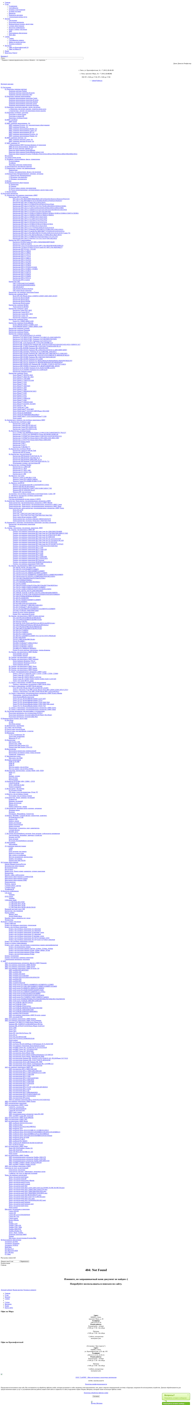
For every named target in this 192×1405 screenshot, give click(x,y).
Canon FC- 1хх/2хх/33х (16, 1107)
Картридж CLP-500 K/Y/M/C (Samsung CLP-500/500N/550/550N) (35, 339)
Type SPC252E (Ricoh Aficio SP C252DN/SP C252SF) (30, 688)
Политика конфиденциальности (96, 1384)
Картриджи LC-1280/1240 (21, 467)
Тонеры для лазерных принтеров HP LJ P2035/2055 (30, 558)
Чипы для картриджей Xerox (18, 1206)
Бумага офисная (10, 923)
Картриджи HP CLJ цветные (18, 197)
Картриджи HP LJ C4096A (22, 253)
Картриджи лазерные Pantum (18, 332)
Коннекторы (9, 873)
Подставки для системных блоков (20, 796)
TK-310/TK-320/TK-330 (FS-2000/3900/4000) (28, 591)
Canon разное (13, 1218)
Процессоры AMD (15, 743)
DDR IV (11, 765)
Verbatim (11, 894)
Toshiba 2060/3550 (15, 1229)
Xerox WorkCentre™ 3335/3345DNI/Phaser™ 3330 (29, 416)
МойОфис (8, 1247)
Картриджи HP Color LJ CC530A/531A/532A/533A (30, 218)
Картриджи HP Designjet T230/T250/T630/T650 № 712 (31, 461)
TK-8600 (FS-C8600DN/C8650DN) (24, 648)
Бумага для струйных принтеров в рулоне (19, 941)
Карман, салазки (14, 776)
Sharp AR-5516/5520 (15, 1150)
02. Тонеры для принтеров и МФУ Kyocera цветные (26, 616)
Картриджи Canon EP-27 (21, 312)
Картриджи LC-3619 (20, 468)
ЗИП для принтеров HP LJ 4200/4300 (21, 1081)
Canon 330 (12, 1213)
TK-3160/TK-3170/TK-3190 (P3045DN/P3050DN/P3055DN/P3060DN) (36, 594)
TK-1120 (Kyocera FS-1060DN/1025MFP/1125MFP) (30, 573)
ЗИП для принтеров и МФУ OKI (16, 1119)
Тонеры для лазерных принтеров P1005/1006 (28, 564)
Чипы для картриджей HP (17, 1179)
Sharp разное (13, 1153)
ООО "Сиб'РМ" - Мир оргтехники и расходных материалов (96, 1377)
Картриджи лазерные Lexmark (19, 328)
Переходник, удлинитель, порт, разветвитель (24, 828)
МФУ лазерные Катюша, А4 (18, 127)
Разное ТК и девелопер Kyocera (23, 614)
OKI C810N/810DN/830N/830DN (24, 285)
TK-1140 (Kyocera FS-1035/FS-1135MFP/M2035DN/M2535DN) (34, 576)
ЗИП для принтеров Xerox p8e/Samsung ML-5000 (25, 1062)
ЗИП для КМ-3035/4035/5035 (18, 970)
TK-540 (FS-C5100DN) (20, 630)
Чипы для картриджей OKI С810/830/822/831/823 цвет (27, 1200)
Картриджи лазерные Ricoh (18, 294)
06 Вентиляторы (10, 749)
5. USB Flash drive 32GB (17, 905)
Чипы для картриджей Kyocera (19, 1182)
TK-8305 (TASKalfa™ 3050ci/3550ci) (25, 643)
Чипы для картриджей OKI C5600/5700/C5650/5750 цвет (28, 1189)
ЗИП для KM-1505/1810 (17, 974)
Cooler (11, 848)
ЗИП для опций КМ (15, 1017)
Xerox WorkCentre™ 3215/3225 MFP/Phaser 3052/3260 (31, 411)
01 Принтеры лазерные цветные (16, 89)
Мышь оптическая (15, 803)
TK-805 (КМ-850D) (19, 637)
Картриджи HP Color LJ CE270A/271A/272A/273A (30, 220)
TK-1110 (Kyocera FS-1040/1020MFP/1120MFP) (29, 571)
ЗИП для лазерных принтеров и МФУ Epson (20, 966)
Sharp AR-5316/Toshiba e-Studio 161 (21, 1148)
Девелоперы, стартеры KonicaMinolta (25, 695)
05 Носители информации (10, 891)
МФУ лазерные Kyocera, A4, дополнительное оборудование (29, 125)
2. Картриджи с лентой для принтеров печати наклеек (27, 111)
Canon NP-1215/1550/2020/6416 (19, 1215)
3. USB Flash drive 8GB (16, 902)
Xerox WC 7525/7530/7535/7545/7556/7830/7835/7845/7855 (32, 515)
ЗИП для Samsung (15, 1042)
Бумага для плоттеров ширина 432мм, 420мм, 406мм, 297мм (29, 950)
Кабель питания (14, 826)
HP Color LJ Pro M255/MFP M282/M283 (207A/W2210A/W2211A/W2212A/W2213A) (41, 199)
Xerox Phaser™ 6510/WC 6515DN (24, 404)
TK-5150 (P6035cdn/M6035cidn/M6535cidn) (27, 619)
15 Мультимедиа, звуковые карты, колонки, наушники (23, 808)
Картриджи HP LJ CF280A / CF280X (25, 269)
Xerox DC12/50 (18, 510)
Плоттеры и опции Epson (17, 114)
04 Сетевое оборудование (9, 862)
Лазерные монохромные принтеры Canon (23, 98)
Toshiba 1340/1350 (15, 1225)
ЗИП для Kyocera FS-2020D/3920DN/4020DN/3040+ (26, 990)
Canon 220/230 (14, 1211)
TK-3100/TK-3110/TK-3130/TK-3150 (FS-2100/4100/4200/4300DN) (35, 592)
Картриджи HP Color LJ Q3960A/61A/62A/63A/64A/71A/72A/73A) (35, 236)
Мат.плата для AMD (16, 758)
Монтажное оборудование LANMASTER (19, 877)
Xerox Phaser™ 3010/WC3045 (23, 375)
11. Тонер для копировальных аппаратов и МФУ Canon (27, 672)
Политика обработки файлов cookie (96, 1393)
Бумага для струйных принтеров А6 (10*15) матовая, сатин (29, 938)
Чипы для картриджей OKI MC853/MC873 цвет (25, 1195)
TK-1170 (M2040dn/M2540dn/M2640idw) (26, 582)
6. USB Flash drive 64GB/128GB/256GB (22, 907)
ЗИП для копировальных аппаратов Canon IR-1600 (26, 1114)
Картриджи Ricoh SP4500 (21, 301)
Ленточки (12, 526)
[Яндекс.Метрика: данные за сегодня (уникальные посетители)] (96, 1402)
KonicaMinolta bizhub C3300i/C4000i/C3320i (27, 326)
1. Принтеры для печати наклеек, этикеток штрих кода (27, 109)
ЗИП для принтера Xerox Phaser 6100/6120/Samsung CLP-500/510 (31, 1054)
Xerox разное (17, 418)
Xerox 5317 (12, 1029)
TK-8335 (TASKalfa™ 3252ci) (23, 645)
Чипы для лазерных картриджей (16, 1175)
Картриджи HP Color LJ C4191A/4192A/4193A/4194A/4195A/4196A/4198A (38, 208)
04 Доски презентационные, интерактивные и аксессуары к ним (31, 190)
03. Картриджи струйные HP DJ (20, 449)
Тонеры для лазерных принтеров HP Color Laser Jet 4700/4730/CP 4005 (37, 535)
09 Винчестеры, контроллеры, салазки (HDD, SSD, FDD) (24, 770)
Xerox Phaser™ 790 (19, 405)
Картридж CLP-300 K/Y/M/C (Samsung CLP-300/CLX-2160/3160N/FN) (37, 337)
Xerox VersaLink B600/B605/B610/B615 (26, 414)
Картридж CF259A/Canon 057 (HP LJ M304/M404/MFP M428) (34, 242)
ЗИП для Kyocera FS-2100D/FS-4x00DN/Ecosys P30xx (27, 992)
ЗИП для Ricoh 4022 (15, 1125)
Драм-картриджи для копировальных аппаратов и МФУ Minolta (30, 503)
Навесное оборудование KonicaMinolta (22, 150)
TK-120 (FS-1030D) (19, 583)
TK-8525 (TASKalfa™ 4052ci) (23, 646)
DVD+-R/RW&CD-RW (16, 785)
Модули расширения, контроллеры (21, 857)
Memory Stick (13, 914)
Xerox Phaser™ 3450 (20, 387)
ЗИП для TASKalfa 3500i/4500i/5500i (21, 1010)
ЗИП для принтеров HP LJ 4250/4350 (21, 1083)
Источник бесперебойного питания (21, 841)
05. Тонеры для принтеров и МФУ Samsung (23, 659)
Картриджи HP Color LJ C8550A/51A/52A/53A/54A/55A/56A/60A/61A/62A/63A (40, 209)
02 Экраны (12, 186)
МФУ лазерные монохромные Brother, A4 (23, 129)
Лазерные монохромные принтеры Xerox (23, 103)
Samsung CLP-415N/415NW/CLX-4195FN (27, 335)
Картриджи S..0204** (16, 497)
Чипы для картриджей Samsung (19, 1202)
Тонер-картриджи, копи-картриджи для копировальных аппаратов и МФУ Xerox (36, 508)
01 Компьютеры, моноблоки (14, 725)
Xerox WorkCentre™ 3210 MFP (23, 409)
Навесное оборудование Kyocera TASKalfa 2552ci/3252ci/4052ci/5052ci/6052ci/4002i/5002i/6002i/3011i (43, 154)
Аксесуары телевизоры (17, 736)
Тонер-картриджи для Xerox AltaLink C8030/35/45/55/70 (32, 519)
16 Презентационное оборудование (17, 182)
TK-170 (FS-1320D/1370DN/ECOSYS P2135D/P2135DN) (32, 589)
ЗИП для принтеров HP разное (19, 1098)
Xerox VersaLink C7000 (20, 407)
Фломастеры (9, 920)
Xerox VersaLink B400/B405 (22, 413)
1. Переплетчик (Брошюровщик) (20, 175)
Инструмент (9, 869)
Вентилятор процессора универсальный (22, 751)
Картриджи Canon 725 (20, 316)
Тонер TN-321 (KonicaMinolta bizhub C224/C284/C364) (31, 702)
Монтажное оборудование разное (16, 878)
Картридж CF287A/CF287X (22, 244)
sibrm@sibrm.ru (97, 80)
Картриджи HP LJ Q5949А (22, 276)
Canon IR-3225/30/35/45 (17, 1110)
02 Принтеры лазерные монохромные (18, 96)
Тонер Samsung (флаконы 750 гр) (24, 661)
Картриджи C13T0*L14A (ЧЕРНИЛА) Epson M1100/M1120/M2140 (35, 434)
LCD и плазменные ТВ (17, 734)
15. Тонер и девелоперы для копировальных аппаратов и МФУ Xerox (32, 707)
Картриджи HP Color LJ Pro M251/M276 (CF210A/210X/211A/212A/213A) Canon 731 (41, 233)
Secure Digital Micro (15, 916)
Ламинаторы (13, 170)
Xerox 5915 (12, 1031)
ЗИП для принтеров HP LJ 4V (19, 1085)
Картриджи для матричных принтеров (22, 524)
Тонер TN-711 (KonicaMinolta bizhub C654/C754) (29, 706)
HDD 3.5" (12, 772)
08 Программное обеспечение (11, 1240)
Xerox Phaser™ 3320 (20, 384)
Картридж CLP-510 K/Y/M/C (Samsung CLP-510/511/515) (32, 341)
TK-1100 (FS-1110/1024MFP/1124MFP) (26, 569)
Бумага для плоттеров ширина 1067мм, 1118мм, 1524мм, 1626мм (31, 948)
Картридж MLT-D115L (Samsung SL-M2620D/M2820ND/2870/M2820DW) (38, 362)
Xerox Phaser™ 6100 (20, 393)
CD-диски (8, 893)
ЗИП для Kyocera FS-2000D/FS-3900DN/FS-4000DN (26, 988)
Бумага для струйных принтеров (16, 927)
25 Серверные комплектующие (15, 846)
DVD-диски (9, 896)
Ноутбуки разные (15, 724)
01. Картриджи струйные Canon (20, 422)
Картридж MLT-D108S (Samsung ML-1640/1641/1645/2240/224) (34, 357)
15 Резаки (8, 181)
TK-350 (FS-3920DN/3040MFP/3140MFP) (27, 600)
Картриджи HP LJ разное (21, 280)
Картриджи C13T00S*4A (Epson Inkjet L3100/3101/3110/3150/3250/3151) (37, 436)
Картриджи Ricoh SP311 (21, 299)
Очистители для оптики (17, 1170)
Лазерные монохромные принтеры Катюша (24, 105)
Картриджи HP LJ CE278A (22, 262)
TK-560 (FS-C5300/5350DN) (22, 634)
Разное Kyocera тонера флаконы (24, 612)
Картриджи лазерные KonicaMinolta (21, 323)
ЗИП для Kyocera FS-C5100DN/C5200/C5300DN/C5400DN (29, 997)
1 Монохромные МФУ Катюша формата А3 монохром (27, 145)
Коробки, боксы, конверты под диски (17, 918)
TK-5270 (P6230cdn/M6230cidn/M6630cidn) (27, 627)
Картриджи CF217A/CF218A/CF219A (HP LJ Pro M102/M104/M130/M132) (38, 245)
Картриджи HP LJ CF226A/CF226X (25, 267)
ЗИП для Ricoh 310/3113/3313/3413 (20, 1123)
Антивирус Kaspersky (12, 1243)
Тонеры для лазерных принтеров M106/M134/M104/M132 (32, 562)
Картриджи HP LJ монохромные (20, 240)
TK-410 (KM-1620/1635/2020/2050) (24, 603)
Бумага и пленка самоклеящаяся (16, 943)
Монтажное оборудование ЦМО (16, 880)
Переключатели (10, 882)
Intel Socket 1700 (14, 742)
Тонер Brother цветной (20, 654)
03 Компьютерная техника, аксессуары (14, 718)
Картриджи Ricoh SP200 (21, 298)
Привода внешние (15, 787)
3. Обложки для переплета (18, 179)
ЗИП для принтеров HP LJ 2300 (19, 1076)
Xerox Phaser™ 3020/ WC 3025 (23, 377)
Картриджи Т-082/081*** (21, 447)
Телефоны (12, 163)
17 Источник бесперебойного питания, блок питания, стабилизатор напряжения (32, 833)
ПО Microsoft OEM (11, 1250)
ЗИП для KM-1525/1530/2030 (19, 975)
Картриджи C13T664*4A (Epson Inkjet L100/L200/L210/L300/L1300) (36, 438)
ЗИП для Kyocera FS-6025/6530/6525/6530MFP (24, 993)
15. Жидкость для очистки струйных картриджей (25, 495)
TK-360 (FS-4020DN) (20, 601)
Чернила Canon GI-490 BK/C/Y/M (24, 477)
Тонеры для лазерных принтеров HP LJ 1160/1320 (30, 549)
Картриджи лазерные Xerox (18, 373)
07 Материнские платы (13, 756)
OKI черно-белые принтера (22, 290)
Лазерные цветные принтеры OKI (20, 94)
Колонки (12, 812)
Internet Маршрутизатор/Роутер (15, 864)
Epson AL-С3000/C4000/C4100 (23, 321)
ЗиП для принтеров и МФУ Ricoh (16, 1121)
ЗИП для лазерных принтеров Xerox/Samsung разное (27, 1046)
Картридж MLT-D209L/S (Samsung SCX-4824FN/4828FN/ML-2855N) (36, 366)
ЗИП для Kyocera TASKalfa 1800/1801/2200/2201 (25, 1001)
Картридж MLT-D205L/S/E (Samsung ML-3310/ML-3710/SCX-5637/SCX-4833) (39, 364)
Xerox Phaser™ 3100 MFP (21, 378)
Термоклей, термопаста (17, 754)
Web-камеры (13, 844)
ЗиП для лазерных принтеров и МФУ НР (19, 1067)
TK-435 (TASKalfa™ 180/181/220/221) (26, 607)
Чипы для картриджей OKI (18, 1186)
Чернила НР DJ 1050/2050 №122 (24, 490)
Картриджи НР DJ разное (21, 452)
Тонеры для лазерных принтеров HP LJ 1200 (28, 551)
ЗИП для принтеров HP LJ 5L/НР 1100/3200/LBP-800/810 (28, 1087)
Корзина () (4, 56)
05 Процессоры (10, 740)
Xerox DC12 (13, 1035)
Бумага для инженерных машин (20, 947)
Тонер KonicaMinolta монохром (23, 697)
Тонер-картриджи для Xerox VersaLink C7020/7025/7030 (32, 521)
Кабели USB (13, 819)
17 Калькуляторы (10, 191)
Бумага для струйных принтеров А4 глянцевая (25, 930)
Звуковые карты (14, 810)
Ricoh (11, 1222)
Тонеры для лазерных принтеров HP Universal (28, 560)
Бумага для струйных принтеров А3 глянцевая (25, 929)
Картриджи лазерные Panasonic (19, 330)
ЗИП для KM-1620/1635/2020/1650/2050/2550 (24, 977)
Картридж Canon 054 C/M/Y (22, 310)
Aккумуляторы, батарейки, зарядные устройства (25, 835)
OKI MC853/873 (18, 287)
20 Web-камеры (10, 842)
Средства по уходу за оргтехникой (16, 1168)
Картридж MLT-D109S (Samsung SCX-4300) (28, 359)
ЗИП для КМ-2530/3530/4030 (18, 1013)
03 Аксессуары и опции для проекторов (22, 188)
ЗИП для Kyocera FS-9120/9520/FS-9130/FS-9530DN (26, 995)
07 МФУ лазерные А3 (12, 143)
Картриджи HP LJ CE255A (22, 260)
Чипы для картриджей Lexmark (19, 1184)
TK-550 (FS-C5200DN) (20, 632)
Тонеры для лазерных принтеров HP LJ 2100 (28, 553)
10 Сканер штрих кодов (13, 157)
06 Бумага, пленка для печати (11, 921)
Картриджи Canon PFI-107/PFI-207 (24, 425)
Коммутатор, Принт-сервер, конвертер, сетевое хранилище (25, 871)
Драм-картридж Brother (21, 307)
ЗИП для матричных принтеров (15, 1103)
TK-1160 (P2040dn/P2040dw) (22, 580)
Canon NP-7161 (14, 1216)
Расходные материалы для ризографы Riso (23, 716)
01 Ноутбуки (9, 720)
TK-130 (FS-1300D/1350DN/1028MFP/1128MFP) (29, 587)
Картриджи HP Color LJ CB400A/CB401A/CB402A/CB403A (33, 215)
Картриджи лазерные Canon (18, 308)
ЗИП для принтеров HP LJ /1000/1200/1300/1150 (25, 1071)
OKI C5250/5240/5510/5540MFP (23, 283)
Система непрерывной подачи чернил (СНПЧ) (25, 499)
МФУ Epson (13, 121)
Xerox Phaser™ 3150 (20, 382)
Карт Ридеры (13, 778)
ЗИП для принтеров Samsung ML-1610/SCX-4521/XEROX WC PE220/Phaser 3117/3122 (38, 1058)
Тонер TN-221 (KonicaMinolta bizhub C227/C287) (29, 699)
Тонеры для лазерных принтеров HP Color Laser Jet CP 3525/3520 (35, 542)
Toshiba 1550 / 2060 (15, 1227)
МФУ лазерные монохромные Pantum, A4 (23, 136)
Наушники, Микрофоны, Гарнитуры (21, 814)
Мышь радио (13, 805)
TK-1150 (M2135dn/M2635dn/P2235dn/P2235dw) (29, 578)
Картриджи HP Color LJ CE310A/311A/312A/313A (30, 222)
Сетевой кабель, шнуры (13, 885)
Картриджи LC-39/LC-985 (22, 470)
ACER (11, 722)
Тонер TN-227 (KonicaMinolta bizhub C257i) (27, 700)
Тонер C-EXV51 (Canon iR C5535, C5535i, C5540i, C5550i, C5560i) (35, 673)
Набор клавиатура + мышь (18, 806)
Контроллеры (13, 779)
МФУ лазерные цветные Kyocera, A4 (21, 141)
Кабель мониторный (16, 824)
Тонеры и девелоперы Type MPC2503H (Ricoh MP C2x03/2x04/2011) (36, 691)
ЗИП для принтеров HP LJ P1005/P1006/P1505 (24, 1094)
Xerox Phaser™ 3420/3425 (21, 386)
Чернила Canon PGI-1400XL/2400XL (25, 479)
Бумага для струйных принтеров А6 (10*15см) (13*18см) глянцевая (32, 939)
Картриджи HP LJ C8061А (22, 258)
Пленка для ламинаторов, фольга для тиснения (25, 172)
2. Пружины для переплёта (18, 177)
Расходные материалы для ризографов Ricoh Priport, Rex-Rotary (30, 715)
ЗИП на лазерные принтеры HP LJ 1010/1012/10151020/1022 (29, 1099)
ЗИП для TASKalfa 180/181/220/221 (21, 1002)
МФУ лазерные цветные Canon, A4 (21, 139)
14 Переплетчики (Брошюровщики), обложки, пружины (24, 174)
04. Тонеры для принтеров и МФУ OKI (22, 657)
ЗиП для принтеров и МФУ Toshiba (17, 1155)
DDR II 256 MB (14, 761)
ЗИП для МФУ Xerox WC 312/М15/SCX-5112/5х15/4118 (28, 1047)
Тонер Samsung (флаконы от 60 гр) (24, 663)
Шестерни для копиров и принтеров (17, 1209)
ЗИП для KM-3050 (15, 981)
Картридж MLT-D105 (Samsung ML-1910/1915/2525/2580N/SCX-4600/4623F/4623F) (41, 355)
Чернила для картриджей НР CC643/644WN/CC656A (31, 485)
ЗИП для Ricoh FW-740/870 (18, 1141)
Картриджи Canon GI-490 (21, 423)
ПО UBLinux (9, 1252)
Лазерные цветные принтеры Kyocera (22, 93)
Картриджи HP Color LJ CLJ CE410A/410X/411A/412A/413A (33, 227)
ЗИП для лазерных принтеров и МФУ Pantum (20, 1019)
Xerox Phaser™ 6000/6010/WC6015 (24, 391)
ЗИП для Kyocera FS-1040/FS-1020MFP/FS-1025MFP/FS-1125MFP (31, 984)
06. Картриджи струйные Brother (20, 465)
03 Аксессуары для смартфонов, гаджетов (19, 731)
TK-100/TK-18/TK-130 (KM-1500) (24, 567)
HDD (10, 850)
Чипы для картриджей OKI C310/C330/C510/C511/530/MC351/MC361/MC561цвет (37, 1188)
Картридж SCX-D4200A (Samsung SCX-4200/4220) (30, 369)
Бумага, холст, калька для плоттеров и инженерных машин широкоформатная (31, 945)
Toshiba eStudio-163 (15, 1231)
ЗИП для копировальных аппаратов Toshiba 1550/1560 (27, 1159)
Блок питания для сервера (17, 851)
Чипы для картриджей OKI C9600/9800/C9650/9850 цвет (28, 1193)
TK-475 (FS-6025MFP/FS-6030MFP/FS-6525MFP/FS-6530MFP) (34, 609)
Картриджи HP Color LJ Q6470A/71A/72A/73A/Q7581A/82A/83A (35, 238)
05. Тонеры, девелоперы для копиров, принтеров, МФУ (24, 528)
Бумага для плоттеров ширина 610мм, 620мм (24, 952)
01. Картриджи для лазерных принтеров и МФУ (21, 195)
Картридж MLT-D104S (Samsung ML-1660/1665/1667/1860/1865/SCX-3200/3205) (40, 353)
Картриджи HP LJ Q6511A (22, 278)
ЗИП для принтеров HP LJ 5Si (19, 1090)
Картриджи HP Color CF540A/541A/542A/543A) (29, 202)
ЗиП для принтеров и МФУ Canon (16, 1105)
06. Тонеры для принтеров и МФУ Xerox (23, 666)
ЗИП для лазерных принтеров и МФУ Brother (20, 965)
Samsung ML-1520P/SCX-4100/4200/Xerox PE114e (26, 1024)
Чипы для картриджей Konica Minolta (21, 1180)
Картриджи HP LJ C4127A (22, 254)
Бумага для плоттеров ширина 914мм (21, 954)
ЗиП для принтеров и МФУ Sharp (16, 1146)
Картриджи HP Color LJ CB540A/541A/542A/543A (30, 217)
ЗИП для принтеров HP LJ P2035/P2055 (22, 1096)
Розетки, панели (10, 884)
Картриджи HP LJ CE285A (22, 263)
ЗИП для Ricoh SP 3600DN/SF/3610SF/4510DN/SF (26, 1143)
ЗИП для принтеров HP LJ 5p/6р (20, 1089)
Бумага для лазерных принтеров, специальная (20, 925)
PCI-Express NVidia (15, 790)
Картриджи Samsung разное (22, 371)
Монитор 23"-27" (15, 738)
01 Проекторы (13, 184)
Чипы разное (13, 1207)
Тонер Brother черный (20, 655)
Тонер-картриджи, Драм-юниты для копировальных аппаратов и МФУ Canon (35, 504)
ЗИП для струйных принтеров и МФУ (18, 1166)
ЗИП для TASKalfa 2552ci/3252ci (20, 1006)
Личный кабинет (6, 1290)
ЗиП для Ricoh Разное (16, 1144)
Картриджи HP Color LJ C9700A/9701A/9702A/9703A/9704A (33, 204)
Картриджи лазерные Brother (18, 305)
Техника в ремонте (29, 1290)
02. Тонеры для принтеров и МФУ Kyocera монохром (27, 565)
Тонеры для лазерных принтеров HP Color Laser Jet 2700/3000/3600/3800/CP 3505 (40, 533)
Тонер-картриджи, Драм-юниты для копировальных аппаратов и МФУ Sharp (35, 506)
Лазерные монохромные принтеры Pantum (23, 102)
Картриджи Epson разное (21, 441)
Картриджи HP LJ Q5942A (22, 274)
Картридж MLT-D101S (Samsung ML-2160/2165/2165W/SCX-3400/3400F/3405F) (40, 350)
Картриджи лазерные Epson (18, 319)
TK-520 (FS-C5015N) (20, 621)
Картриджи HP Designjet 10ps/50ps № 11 (26, 458)
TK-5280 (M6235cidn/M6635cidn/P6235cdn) (27, 628)
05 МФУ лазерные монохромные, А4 (17, 123)
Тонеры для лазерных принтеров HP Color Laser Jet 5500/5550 (34, 537)
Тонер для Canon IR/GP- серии (23, 681)
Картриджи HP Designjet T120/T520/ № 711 (27, 456)
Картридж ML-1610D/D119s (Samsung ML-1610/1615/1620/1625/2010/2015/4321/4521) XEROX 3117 (46, 344)
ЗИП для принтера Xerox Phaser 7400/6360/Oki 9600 (26, 1056)
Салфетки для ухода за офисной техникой (23, 1173)
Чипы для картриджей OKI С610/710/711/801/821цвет (27, 1197)
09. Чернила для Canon (16, 476)
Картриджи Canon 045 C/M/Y (23, 314)
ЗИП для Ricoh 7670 (15, 1128)
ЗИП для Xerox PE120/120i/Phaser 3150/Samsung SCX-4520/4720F (31, 1044)
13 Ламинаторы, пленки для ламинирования (20, 168)
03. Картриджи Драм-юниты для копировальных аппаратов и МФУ (28, 501)
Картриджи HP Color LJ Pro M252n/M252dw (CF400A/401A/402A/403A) (37, 235)
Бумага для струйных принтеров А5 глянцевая (25, 934)
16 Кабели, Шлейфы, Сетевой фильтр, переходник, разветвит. (26, 815)
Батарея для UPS (14, 837)
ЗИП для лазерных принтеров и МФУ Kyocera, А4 (22, 968)
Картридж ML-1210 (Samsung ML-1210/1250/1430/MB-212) (33, 343)
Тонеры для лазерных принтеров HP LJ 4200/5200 (30, 556)
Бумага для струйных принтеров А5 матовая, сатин (26, 936)
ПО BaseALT (9, 1249)
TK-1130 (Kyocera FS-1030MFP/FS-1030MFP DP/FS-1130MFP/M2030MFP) (38, 574)
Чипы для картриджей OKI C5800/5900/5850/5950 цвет (27, 1191)
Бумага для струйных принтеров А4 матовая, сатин (26, 932)
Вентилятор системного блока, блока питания (24, 752)
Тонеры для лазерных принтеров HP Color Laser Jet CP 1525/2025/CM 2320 (38, 540)
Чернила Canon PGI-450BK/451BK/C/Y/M (27, 481)
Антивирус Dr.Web (11, 1241)
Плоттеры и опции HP (16, 116)
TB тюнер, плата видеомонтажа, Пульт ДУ (23, 792)
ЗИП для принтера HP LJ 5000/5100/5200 (23, 1069)
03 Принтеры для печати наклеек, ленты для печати (22, 107)
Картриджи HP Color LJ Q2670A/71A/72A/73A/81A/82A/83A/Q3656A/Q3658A (39, 206)
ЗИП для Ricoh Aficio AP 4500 (19, 1137)
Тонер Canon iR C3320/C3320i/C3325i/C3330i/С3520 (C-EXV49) (34, 679)
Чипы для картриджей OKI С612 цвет (22, 1198)
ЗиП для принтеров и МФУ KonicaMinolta (19, 1117)
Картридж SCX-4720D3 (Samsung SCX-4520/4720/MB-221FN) (34, 368)
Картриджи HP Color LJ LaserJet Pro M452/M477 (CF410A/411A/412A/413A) (38, 231)
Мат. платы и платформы (17, 855)
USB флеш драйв (10, 900)
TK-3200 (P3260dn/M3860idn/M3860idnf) (26, 596)
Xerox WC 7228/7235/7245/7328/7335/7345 (27, 513)
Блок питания (13, 839)
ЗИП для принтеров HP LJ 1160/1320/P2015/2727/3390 (27, 1072)
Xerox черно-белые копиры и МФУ (25, 517)
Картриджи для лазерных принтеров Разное (24, 292)
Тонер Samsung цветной (21, 664)
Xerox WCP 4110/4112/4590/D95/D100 (21, 1038)
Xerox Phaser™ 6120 (20, 396)
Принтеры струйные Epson (18, 118)
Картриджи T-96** (19, 443)
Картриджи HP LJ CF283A (22, 271)
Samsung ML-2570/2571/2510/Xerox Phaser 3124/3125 (26, 1026)
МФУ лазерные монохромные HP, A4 (21, 132)
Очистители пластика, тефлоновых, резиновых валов (27, 1171)
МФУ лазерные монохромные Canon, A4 (22, 130)
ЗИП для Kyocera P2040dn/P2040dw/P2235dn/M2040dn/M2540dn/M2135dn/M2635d (37, 999)
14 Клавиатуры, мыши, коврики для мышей (20, 797)
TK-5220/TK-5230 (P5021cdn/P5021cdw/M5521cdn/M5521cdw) (34, 623)
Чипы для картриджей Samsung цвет (21, 1204)
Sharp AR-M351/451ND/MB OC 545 (21, 1152)
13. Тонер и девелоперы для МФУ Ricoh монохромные (27, 682)
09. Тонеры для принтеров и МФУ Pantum (23, 670)
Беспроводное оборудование (14, 866)
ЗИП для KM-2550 (15, 979)
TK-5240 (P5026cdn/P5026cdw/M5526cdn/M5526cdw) (31, 625)
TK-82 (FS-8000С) (19, 641)
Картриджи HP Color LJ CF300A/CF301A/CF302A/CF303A (33, 224)
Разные (11, 1236)
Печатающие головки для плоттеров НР (26, 463)
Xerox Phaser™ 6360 (20, 400)
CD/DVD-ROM (14, 783)
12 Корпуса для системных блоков (16, 794)
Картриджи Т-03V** (20, 445)
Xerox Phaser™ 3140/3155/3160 (23, 380)
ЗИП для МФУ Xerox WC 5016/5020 (21, 1051)
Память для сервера (15, 859)
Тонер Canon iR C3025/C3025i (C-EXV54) (27, 677)
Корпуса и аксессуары (16, 853)
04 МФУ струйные (11, 120)
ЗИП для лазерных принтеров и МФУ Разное (20, 1101)
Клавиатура (13, 799)
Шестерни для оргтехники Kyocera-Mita (22, 1238)
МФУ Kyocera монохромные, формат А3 (22, 147)
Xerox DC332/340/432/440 (17, 1037)
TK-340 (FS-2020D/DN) (21, 598)
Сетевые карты (10, 887)
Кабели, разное (14, 821)
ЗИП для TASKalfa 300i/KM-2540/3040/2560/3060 (25, 1008)
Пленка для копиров (12, 956)
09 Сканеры (9, 156)
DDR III (11, 763)
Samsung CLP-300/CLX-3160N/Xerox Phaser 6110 (25, 1022)
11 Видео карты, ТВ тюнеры (14, 788)
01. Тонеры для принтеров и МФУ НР (22, 529)
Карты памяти (9, 912)
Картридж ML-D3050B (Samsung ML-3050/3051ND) (30, 348)
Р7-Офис (8, 1254)
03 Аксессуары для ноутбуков (15, 729)
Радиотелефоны (14, 161)
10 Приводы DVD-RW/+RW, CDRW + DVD (20, 781)
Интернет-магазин (7, 84)
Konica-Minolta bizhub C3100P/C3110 (25, 325)
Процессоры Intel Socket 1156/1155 (20, 747)
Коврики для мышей (16, 801)
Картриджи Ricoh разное (21, 303)
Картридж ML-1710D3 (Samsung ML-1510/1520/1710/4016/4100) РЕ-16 (37, 346)
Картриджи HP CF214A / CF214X (24, 249)
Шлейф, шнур (13, 832)
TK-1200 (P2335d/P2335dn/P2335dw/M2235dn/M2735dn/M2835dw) (35, 585)
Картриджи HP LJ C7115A (22, 256)
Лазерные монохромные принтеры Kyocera (23, 100)
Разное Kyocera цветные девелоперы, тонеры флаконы (31, 650)
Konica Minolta (14, 1220)
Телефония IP (9, 889)
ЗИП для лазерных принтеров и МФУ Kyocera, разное (27, 1015)
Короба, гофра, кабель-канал (14, 875)
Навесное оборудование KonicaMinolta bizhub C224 (26, 152)
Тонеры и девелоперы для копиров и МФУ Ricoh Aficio (31, 684)
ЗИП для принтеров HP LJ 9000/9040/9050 (23, 1092)
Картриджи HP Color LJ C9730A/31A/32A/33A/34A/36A (32, 211)
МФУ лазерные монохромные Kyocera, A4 (23, 134)
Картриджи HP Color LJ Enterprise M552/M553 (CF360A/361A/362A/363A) (38, 229)
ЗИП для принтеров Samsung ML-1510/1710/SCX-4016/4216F (29, 1060)
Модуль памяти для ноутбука (18, 767)
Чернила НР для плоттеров (22, 492)
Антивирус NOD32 (11, 1245)
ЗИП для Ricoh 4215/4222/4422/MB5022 (22, 1126)
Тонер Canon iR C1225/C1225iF (23, 675)
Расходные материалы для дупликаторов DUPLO (25, 713)
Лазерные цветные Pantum (18, 91)
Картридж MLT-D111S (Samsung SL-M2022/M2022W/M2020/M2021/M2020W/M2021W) (42, 360)
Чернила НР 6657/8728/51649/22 (24, 486)
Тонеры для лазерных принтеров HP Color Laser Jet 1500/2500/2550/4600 (37, 531)
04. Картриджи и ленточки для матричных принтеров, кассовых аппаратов (30, 522)
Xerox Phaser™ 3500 (20, 389)
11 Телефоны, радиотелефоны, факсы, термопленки (22, 159)
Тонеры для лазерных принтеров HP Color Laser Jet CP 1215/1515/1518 (37, 538)
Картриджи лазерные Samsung (19, 334)
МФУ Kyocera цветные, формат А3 (21, 148)
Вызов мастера (18, 1290)
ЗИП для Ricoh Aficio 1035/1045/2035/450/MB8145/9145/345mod (30, 1135)
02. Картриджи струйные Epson (19, 431)
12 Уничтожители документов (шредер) (18, 166)
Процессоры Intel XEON (17, 860)
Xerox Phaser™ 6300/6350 (21, 398)
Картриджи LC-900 (19, 474)
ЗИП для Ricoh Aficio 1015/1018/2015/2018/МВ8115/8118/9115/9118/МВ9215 (34, 1132)
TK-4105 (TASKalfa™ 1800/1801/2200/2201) (28, 605)
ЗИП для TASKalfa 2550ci (17, 1004)
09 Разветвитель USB (16, 817)
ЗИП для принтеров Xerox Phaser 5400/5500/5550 (25, 1065)
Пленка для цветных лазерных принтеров (19, 957)
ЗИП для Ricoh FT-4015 (17, 1139)
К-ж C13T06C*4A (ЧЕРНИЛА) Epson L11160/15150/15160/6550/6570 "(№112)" (39, 432)
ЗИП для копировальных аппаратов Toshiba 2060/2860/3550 (29, 1161)
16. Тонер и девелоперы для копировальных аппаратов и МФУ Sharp (32, 709)
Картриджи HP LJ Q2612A (22, 272)
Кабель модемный (15, 823)
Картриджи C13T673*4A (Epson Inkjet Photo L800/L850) (32, 440)
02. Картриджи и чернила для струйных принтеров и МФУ (25, 420)
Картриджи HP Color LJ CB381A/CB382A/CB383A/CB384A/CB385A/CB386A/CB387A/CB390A (46, 213)
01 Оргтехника (6, 87)
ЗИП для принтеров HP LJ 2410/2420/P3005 (23, 1078)
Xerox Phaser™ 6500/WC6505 (23, 402)
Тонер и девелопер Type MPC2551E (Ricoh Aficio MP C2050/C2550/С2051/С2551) (40, 690)
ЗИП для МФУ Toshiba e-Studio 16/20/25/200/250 (25, 1162)
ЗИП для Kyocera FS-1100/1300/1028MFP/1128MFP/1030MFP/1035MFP (33, 986)
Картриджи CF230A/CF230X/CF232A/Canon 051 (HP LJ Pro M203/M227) (37, 247)
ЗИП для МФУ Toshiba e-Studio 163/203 (22, 1164)
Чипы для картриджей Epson (18, 1177)
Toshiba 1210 (13, 1224)
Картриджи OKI (14, 281)
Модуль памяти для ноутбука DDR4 (21, 769)
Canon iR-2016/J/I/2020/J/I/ (17, 1108)
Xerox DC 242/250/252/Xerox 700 (20, 1033)
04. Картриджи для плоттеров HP (20, 454)
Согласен (96, 1396)
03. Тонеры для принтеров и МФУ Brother (23, 652)
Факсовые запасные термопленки (20, 165)
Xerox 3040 (12, 1028)
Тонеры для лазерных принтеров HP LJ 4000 (28, 555)
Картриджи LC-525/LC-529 (22, 472)
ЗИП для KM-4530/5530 (17, 983)
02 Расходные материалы (9, 193)
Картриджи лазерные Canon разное (25, 317)
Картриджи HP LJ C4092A (22, 251)
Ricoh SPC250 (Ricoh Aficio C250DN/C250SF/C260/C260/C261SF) (35, 296)
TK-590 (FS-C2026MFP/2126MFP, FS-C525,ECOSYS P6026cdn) (34, 636)
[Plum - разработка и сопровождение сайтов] (1, 1374)
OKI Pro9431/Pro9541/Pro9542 (23, 289)
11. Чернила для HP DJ (16, 483)
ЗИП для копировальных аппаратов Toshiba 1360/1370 (27, 1157)
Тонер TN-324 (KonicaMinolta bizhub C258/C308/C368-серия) (33, 704)
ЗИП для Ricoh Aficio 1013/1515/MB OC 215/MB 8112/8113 (29, 1130)
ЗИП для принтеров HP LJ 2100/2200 (21, 1074)
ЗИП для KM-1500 (15, 972)
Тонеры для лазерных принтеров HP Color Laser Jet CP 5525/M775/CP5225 (38, 544)
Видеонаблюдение (11, 868)
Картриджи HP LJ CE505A (22, 265)
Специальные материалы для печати (17, 959)
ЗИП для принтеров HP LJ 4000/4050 (21, 1080)
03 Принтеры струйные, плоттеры (16, 112)
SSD (10, 774)
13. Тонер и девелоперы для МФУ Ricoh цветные (25, 686)
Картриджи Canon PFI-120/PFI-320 (24, 427)
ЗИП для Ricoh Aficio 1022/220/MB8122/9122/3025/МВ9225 (29, 1134)
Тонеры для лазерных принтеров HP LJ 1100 (28, 547)
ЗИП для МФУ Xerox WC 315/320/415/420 (23, 1049)
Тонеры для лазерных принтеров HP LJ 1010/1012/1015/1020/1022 (35, 546)
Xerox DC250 (17, 512)
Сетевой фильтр (14, 830)
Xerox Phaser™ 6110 (19, 395)
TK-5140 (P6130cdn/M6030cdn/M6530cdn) (27, 618)
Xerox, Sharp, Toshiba (16, 1232)
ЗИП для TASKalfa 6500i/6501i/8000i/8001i (23, 1011)
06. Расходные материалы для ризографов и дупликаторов (25, 711)
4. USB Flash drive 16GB (17, 903)
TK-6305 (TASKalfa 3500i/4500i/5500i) (26, 610)
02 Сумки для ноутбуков (13, 727)
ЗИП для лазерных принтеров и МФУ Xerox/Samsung (23, 1020)
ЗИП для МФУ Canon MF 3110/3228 (21, 1116)
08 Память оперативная (13, 760)
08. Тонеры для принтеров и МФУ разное (23, 668)
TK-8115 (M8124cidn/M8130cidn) (24, 639)
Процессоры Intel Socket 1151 (19, 745)
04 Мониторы (9, 733)
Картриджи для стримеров (14, 911)
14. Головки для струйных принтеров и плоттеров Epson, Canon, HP (32, 494)
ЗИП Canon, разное (15, 1112)
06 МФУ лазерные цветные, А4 (15, 138)
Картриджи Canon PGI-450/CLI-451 (25, 429)
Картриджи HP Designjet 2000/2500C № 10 (27, 459)
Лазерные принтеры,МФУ (18, 1234)
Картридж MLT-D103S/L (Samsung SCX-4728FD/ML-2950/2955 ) (35, 351)
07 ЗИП (3, 961)
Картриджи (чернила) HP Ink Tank (24, 450)
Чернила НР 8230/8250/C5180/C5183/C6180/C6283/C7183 (32, 488)
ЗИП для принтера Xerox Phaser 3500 (21, 1053)
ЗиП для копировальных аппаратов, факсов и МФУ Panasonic (26, 963)
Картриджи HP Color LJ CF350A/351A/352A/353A (30, 226)
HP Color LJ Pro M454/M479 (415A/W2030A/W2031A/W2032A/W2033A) (37, 200)
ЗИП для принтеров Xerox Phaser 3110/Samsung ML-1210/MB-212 (31, 1063)
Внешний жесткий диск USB (15, 909)
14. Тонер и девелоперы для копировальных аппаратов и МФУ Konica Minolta (35, 693)
